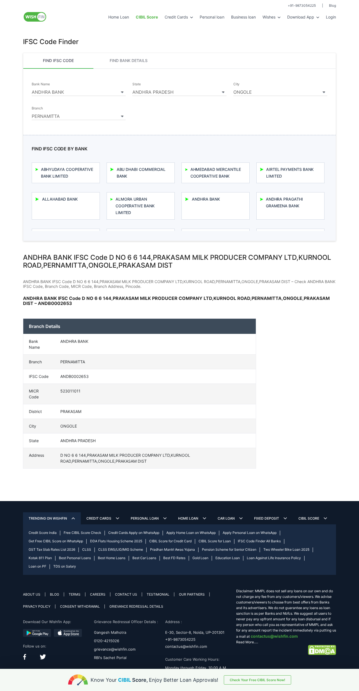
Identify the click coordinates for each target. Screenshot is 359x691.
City (236, 84)
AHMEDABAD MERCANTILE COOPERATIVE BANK (215, 172)
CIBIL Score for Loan (215, 541)
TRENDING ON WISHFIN (48, 518)
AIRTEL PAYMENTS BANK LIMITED (290, 172)
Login (331, 17)
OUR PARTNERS (192, 594)
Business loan (243, 17)
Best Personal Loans (75, 558)
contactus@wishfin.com (186, 646)
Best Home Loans (111, 558)
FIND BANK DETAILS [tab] (129, 60)
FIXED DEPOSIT (266, 518)
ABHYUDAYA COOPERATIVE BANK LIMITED (67, 172)
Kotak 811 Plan (40, 558)
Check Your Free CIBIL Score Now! (257, 680)
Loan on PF (37, 566)
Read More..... (247, 642)
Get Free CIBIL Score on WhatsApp (56, 541)
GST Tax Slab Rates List (52, 549)
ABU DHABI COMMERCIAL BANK (141, 172)
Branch (37, 108)
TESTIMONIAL (158, 594)
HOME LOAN (188, 518)
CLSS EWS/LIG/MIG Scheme (120, 549)
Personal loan (212, 17)
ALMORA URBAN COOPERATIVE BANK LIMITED (135, 206)
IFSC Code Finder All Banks (259, 541)
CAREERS (97, 594)
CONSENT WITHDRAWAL (80, 606)
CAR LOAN (226, 518)
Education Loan (227, 558)
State (136, 84)
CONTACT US (126, 594)
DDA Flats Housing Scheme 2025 (116, 541)
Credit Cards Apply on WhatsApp (133, 533)
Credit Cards (177, 17)
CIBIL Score (308, 518)
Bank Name (41, 84)
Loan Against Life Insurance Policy (274, 558)
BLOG (54, 594)
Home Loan (118, 17)
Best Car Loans (144, 558)
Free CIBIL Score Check (82, 533)
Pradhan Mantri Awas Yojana (172, 549)
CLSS (86, 549)
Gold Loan (200, 558)
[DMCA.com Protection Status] (322, 649)
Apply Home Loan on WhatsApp (191, 533)
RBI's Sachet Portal (110, 657)
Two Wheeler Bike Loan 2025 (286, 549)
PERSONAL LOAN (145, 518)
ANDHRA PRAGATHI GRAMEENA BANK (284, 202)
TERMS (74, 594)
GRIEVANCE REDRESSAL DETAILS (136, 606)
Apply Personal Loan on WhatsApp (250, 533)
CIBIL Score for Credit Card (170, 541)
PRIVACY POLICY (36, 606)
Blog (332, 5)
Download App (301, 17)
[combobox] (79, 91)
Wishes (270, 17)
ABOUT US (31, 594)
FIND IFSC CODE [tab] (58, 60)
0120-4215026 (106, 641)
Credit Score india (43, 533)
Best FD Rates (174, 558)
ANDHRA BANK (206, 199)
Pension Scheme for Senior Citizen (229, 549)
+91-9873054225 (302, 5)
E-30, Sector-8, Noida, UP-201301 (194, 632)
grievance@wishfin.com (114, 649)
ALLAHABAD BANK (60, 199)
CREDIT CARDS (98, 518)
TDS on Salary (64, 566)
